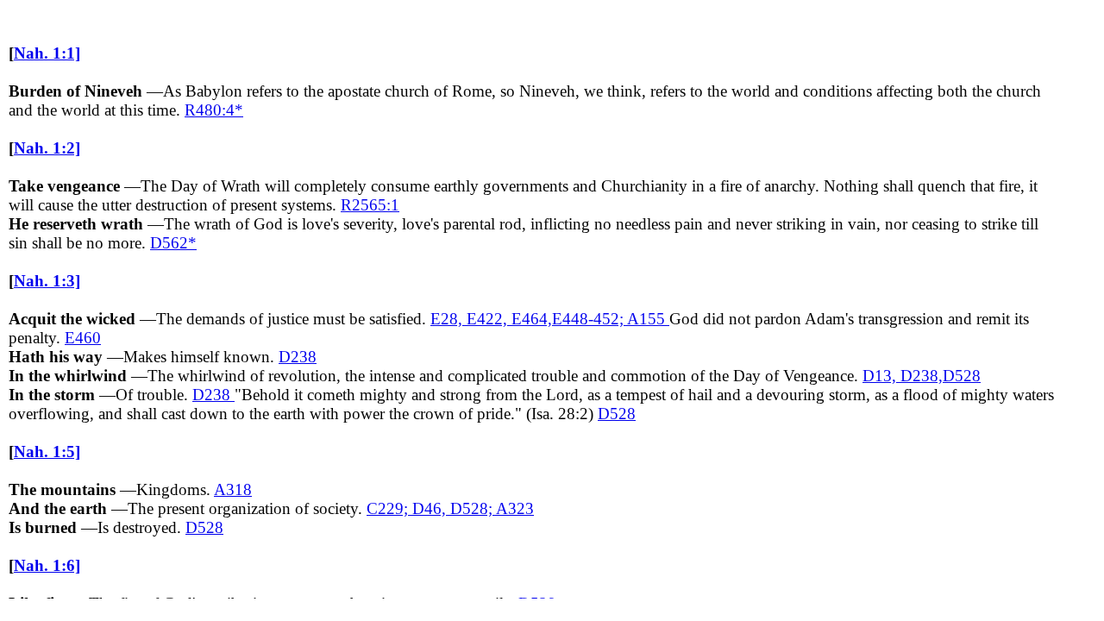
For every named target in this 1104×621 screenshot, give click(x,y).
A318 (233, 489)
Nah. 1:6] (47, 565)
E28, (448, 319)
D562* (173, 243)
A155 (648, 319)
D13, (881, 376)
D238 (298, 357)
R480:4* (214, 110)
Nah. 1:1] (47, 53)
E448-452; (589, 319)
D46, (431, 508)
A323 (515, 508)
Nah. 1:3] (47, 281)
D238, (921, 376)
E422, (489, 319)
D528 (962, 376)
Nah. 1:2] (47, 148)
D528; (473, 508)
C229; (389, 508)
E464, (531, 319)
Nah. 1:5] (47, 451)
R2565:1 (370, 205)
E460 (83, 338)
